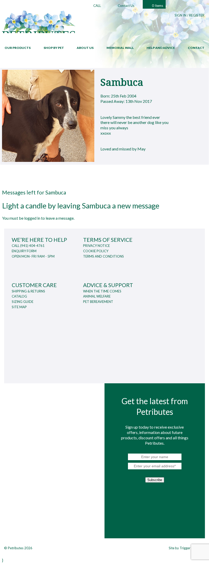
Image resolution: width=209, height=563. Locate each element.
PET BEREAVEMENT (98, 302)
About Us (85, 48)
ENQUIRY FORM (24, 251)
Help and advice (161, 48)
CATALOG (19, 296)
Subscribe (154, 480)
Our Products (18, 48)
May (141, 148)
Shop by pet (54, 48)
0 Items (157, 6)
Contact (196, 48)
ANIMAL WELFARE (97, 296)
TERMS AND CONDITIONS (103, 256)
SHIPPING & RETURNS (28, 291)
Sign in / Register (189, 15)
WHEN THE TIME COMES (102, 291)
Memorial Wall (120, 48)
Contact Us (126, 6)
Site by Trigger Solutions (187, 548)
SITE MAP (19, 307)
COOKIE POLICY (95, 251)
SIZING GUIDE (22, 302)
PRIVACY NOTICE (96, 246)
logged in (32, 218)
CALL (97, 6)
